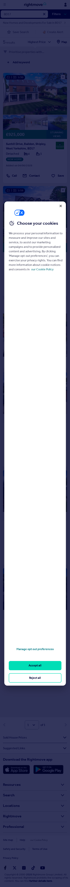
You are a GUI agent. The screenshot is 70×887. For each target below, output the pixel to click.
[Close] (61, 206)
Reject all (35, 678)
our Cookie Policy (42, 269)
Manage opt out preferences (35, 649)
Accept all (35, 665)
